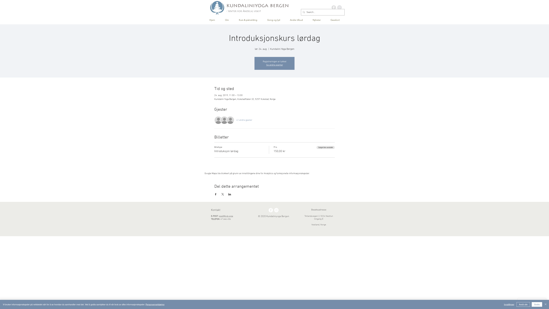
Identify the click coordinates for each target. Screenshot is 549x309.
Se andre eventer (274, 65)
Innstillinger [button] (509, 304)
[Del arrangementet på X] (222, 194)
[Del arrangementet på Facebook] (215, 194)
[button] (227, 20)
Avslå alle (523, 304)
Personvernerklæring (155, 304)
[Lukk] (545, 304)
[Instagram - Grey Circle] (339, 7)
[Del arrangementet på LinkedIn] (229, 194)
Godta (537, 304)
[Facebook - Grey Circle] (334, 7)
